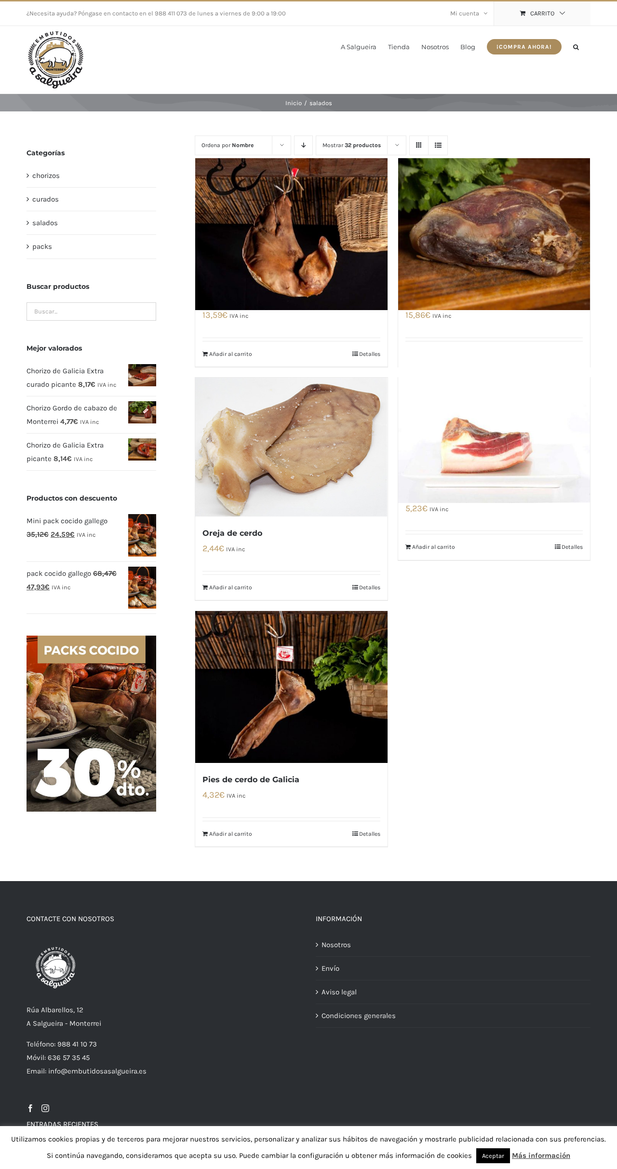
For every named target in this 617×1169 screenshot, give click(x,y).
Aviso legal (339, 992)
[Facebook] (30, 1108)
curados (45, 199)
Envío (330, 968)
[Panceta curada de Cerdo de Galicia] (494, 427)
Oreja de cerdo (232, 533)
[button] (576, 46)
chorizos (46, 175)
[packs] (91, 639)
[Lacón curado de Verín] (494, 234)
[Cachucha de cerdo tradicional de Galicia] (291, 234)
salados (45, 222)
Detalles (369, 354)
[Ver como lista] (438, 145)
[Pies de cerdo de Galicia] (291, 687)
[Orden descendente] (303, 145)
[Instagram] (45, 1108)
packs (42, 246)
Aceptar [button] (493, 1155)
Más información (541, 1155)
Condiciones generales (359, 1015)
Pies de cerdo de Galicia (250, 779)
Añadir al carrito (230, 354)
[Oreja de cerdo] (291, 447)
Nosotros (336, 944)
